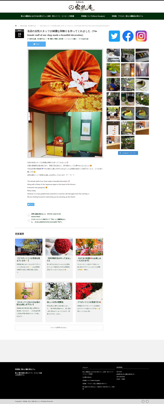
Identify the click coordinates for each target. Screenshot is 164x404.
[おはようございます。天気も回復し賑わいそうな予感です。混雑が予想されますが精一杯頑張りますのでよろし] (142, 128)
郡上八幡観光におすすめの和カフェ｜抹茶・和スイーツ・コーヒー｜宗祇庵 (47, 16)
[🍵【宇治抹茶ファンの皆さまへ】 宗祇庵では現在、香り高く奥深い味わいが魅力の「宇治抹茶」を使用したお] (127, 99)
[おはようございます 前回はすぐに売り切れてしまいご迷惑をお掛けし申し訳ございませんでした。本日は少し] (127, 113)
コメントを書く (72, 39)
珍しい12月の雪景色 (55, 302)
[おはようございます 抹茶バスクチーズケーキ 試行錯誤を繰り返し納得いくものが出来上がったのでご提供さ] (142, 113)
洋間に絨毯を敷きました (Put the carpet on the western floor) (46, 215)
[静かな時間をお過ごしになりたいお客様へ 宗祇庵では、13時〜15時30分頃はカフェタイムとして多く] (127, 55)
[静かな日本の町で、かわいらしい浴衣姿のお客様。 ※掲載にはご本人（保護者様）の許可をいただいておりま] (113, 84)
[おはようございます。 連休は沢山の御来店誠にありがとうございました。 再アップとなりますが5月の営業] (113, 128)
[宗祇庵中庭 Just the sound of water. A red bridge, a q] (127, 84)
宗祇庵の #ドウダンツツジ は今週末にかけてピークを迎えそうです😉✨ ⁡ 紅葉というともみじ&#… (88, 308)
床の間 (61, 39)
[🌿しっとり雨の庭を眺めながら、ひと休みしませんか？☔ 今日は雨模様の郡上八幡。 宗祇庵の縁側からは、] (142, 99)
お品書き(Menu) (87, 377)
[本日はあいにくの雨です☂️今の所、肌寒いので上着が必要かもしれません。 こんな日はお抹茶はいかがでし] (127, 128)
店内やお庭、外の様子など (37, 39)
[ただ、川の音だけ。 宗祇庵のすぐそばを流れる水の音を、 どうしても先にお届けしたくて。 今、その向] (113, 55)
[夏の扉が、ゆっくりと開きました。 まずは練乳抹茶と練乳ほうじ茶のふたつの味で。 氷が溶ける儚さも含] (113, 70)
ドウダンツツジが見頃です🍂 (89, 302)
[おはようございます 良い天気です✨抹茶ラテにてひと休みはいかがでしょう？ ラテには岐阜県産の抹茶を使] (113, 142)
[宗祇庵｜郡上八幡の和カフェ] (82, 12)
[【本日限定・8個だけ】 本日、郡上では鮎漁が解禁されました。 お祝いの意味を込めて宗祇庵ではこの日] (142, 84)
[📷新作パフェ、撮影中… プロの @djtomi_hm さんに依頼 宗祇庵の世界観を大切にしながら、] (113, 99)
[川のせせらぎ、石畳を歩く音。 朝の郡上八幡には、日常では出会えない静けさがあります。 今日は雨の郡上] (142, 70)
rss (143, 401)
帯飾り (56, 39)
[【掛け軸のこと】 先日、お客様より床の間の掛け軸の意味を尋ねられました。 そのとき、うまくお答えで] (127, 70)
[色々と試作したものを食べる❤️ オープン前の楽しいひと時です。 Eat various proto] (113, 113)
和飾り (52, 39)
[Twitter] (147, 401)
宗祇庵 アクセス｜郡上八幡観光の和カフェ (127, 16)
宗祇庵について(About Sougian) (93, 16)
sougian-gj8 (84, 39)
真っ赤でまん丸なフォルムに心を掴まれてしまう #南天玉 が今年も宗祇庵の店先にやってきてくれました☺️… (58, 267)
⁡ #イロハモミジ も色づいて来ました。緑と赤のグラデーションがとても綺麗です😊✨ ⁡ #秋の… (88, 267)
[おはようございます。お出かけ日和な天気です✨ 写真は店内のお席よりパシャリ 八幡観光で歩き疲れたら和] (127, 142)
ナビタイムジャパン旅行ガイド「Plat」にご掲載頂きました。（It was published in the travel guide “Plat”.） (48, 221)
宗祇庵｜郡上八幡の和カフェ (25, 369)
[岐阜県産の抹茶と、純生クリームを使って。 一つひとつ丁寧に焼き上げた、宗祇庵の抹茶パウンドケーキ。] (142, 55)
